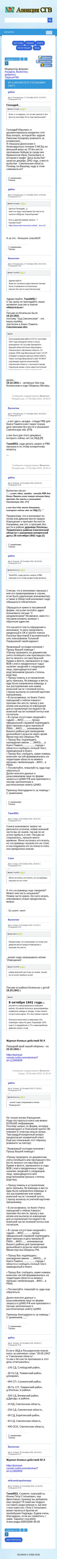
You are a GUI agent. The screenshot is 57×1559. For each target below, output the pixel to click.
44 (20, 927)
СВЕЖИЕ (30, 43)
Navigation (9, 32)
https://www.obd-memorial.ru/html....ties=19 (27, 225)
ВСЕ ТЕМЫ (18, 43)
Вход (37, 48)
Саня (11, 858)
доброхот (10, 74)
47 (20, 1454)
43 (20, 866)
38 (20, 266)
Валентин (22, 71)
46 (20, 1345)
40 (20, 485)
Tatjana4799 (12, 77)
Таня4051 (13, 813)
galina (11, 92)
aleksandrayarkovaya (19, 1480)
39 (20, 416)
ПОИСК (40, 43)
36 (20, 99)
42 (20, 821)
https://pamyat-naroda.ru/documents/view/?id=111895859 (22, 1057)
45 (20, 1090)
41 (20, 563)
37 (20, 197)
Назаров (10, 71)
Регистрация (24, 48)
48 (20, 1488)
